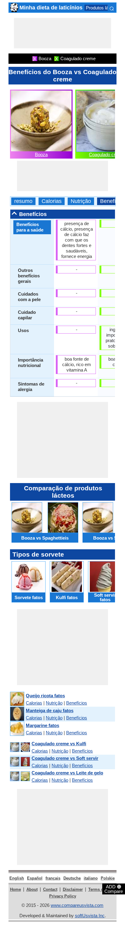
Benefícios (76, 702)
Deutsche (72, 878)
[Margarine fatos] (17, 729)
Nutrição (81, 201)
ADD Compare (113, 888)
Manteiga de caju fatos (49, 710)
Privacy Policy (62, 896)
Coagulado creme (106, 154)
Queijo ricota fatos (45, 695)
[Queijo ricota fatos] (17, 699)
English (16, 878)
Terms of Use (100, 889)
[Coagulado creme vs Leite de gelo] (19, 776)
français (53, 878)
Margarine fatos (42, 725)
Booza (41, 154)
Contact (50, 889)
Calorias (52, 201)
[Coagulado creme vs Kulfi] (19, 747)
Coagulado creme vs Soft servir (65, 758)
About (32, 889)
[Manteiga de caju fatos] (17, 714)
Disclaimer (73, 889)
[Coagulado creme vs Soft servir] (19, 762)
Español (34, 878)
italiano (91, 878)
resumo (23, 201)
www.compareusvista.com (77, 905)
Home (15, 889)
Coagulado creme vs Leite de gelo (67, 772)
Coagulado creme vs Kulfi (59, 743)
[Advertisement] (62, 33)
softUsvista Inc (90, 915)
